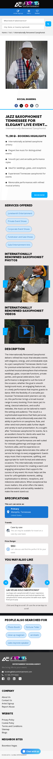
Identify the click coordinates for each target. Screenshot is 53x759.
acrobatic (34, 635)
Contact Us (7, 700)
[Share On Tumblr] (32, 106)
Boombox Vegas (9, 745)
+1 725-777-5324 (11, 675)
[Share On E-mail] (37, 106)
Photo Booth (14, 627)
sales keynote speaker (18, 643)
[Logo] (26, 4)
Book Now (39, 195)
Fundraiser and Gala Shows (20, 237)
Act (10, 32)
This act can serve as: (14, 504)
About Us (6, 697)
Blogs (4, 732)
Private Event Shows (17, 221)
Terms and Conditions (12, 726)
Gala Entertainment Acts (19, 244)
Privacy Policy (8, 719)
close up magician (16, 635)
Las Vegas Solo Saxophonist (22, 590)
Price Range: (10, 541)
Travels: (8, 522)
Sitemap (5, 729)
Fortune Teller (32, 627)
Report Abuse (8, 706)
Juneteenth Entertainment (20, 213)
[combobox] (23, 20)
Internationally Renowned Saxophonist (29, 32)
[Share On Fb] (16, 106)
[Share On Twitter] (21, 106)
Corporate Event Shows (19, 229)
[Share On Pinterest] (26, 106)
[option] (26, 284)
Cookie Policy (8, 723)
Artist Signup (8, 703)
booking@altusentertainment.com (18, 672)
